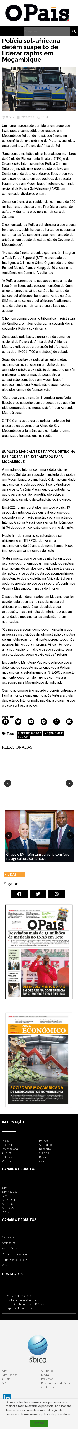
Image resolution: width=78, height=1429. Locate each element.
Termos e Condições (14, 1260)
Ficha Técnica (10, 1248)
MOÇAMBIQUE (53, 733)
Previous (7, 783)
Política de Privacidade (16, 1254)
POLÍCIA (23, 736)
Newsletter (8, 1237)
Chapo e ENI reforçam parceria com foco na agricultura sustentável (37, 856)
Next (69, 783)
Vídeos (6, 1265)
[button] (3, 29)
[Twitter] (38, 894)
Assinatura (8, 1243)
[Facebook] (19, 894)
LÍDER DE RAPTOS (29, 733)
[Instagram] (56, 894)
